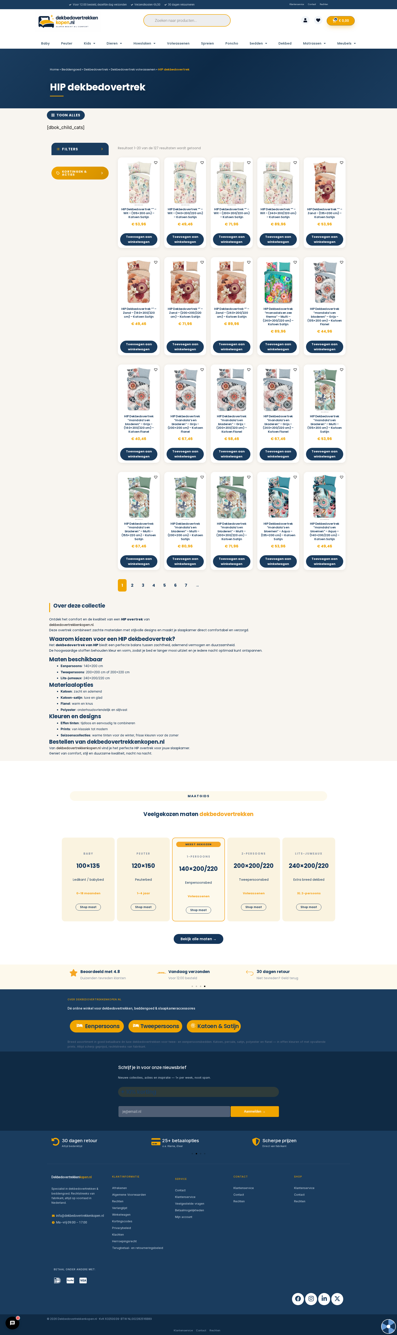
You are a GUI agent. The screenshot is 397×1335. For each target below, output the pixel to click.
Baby (45, 43)
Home (54, 69)
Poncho (231, 43)
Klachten (118, 1234)
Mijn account (183, 1217)
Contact (180, 1190)
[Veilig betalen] (249, 972)
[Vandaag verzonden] (73, 972)
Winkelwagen (121, 1214)
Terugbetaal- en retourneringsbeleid (137, 1248)
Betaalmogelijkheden (189, 1210)
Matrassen (312, 43)
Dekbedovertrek (96, 69)
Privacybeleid (121, 1228)
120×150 (143, 866)
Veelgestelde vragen (189, 1203)
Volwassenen (178, 43)
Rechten (117, 1201)
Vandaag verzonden (101, 971)
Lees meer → (156, 1046)
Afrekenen (119, 1188)
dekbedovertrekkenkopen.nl (71, 625)
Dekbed (285, 43)
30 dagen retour (185, 971)
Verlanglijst (119, 1208)
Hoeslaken (142, 43)
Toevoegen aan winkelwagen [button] (139, 239)
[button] (156, 162)
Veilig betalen (270, 971)
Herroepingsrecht (124, 1241)
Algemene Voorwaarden (129, 1194)
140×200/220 (198, 869)
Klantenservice (185, 1197)
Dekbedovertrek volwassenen (133, 69)
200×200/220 (254, 866)
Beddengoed (71, 69)
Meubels (344, 43)
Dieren (112, 43)
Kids (87, 43)
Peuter (66, 43)
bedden (256, 43)
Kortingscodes (122, 1221)
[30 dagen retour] (161, 972)
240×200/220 (309, 866)
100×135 (88, 866)
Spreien (207, 43)
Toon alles (68, 115)
